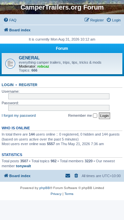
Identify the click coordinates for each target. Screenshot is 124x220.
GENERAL (29, 57)
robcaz (43, 66)
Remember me (80, 115)
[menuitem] (10, 20)
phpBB (44, 188)
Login (8, 85)
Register (28, 85)
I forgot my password (19, 115)
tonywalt (23, 166)
